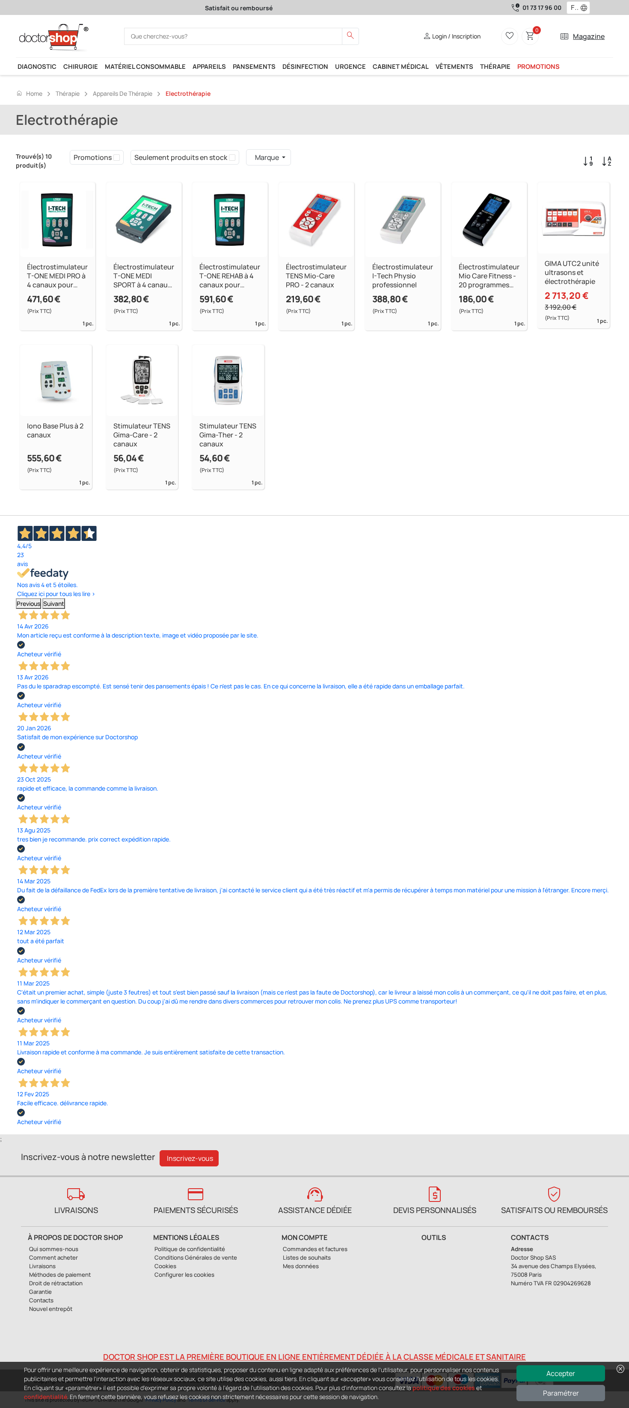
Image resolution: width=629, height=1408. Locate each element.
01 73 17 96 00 (541, 7)
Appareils (209, 66)
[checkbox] (116, 157)
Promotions (538, 66)
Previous (28, 603)
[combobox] (573, 8)
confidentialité (45, 1397)
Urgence (350, 66)
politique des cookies (443, 1388)
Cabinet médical (401, 66)
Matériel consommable (145, 66)
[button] (586, 8)
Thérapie (495, 66)
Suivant (53, 603)
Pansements (254, 66)
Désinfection (305, 66)
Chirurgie (80, 66)
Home (29, 93)
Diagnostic (37, 66)
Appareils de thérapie (122, 93)
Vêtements (454, 66)
